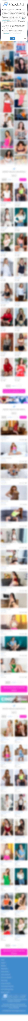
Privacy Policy (6, 33)
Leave (25, 38)
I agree (12, 38)
